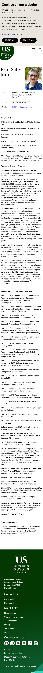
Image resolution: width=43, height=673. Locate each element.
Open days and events (13, 617)
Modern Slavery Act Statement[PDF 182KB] (17, 658)
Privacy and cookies (13, 653)
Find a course (10, 613)
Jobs (6, 632)
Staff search (9, 603)
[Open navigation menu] (33, 49)
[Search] (40, 51)
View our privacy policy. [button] (12, 34)
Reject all (10, 40)
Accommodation (11, 621)
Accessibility (9, 649)
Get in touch (9, 599)
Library (7, 624)
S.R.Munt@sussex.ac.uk (22, 107)
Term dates (9, 628)
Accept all (28, 40)
